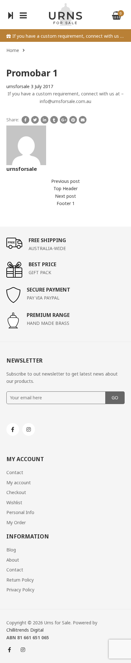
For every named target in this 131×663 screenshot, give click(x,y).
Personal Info (20, 512)
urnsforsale (18, 86)
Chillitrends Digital (25, 630)
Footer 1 (66, 203)
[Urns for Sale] (65, 14)
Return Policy (20, 580)
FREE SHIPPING (47, 240)
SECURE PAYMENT (48, 289)
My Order (16, 522)
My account (18, 483)
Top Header (65, 188)
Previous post (65, 181)
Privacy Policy (20, 590)
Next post (65, 196)
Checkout (16, 492)
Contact (14, 472)
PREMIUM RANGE (48, 315)
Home (12, 50)
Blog (11, 550)
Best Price (42, 264)
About (12, 560)
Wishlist (14, 502)
